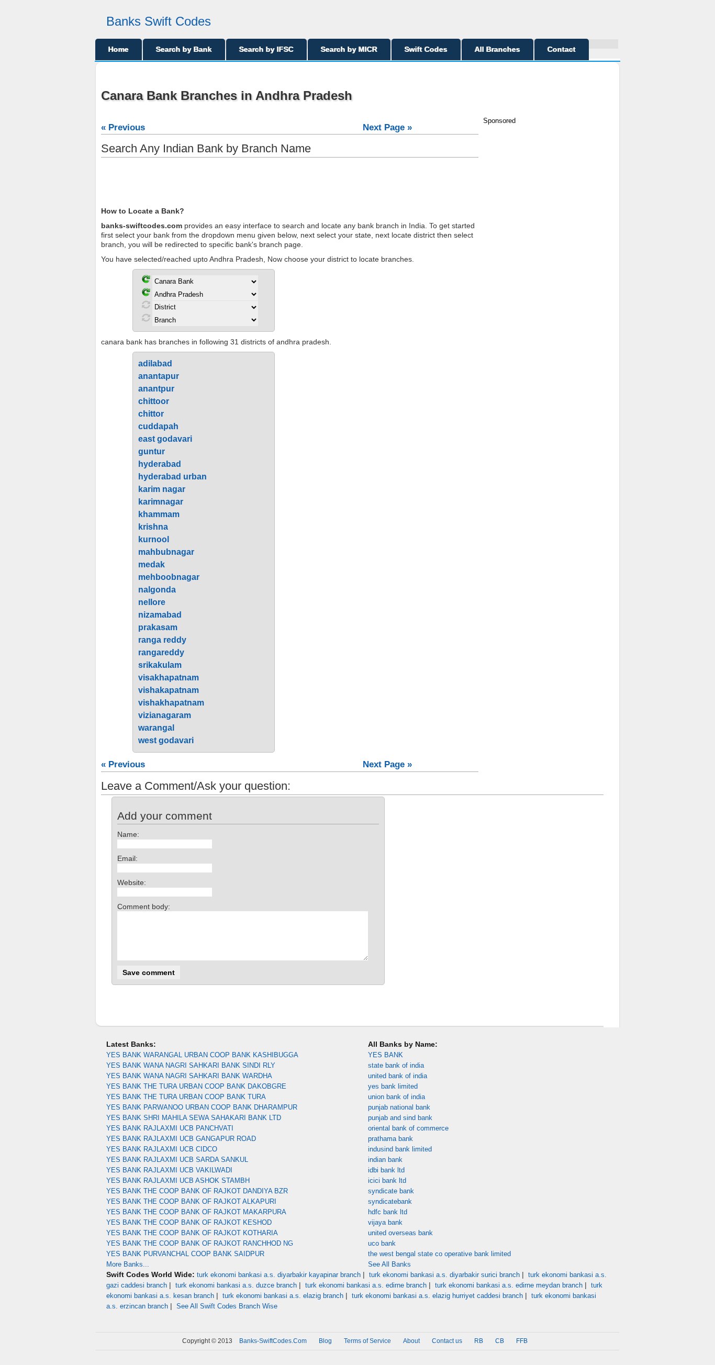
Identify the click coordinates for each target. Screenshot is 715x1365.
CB (499, 1341)
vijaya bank (385, 1222)
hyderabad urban (172, 476)
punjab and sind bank (400, 1118)
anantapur (158, 376)
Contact (562, 49)
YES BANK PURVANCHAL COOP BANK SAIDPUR (185, 1254)
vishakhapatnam (171, 702)
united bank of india (397, 1076)
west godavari (166, 740)
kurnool (153, 539)
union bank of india (396, 1097)
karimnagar (160, 501)
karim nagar (161, 489)
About (411, 1341)
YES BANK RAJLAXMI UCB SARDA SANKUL (177, 1159)
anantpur (156, 388)
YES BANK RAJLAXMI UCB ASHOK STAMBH (178, 1180)
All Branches (497, 49)
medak (151, 564)
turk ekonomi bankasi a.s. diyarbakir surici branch (444, 1275)
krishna (153, 526)
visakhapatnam (168, 677)
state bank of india (396, 1065)
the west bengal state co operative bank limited (439, 1254)
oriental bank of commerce (408, 1128)
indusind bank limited (400, 1149)
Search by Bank (184, 49)
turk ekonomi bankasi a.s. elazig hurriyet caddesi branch (437, 1296)
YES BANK (385, 1055)
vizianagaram (164, 715)
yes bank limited (393, 1086)
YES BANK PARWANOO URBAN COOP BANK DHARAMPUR (201, 1107)
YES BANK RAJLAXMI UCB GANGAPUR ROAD (181, 1139)
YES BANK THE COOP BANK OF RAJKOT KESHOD (189, 1222)
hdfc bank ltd (387, 1212)
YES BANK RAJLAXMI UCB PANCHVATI (169, 1128)
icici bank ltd (387, 1180)
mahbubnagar (166, 551)
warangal (156, 727)
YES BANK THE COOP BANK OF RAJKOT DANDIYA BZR (197, 1191)
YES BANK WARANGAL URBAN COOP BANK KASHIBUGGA (202, 1055)
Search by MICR (349, 49)
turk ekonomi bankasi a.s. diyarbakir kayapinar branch (279, 1275)
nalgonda (157, 589)
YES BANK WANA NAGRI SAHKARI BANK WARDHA (189, 1076)
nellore (151, 602)
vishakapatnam (168, 690)
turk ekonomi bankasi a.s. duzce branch (236, 1285)
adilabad (155, 363)
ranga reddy (162, 639)
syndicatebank (390, 1201)
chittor (151, 413)
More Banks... (127, 1264)
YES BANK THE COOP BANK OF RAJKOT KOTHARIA (192, 1233)
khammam (159, 514)
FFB (522, 1341)
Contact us (447, 1341)
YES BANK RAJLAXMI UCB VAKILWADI (169, 1170)
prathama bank (390, 1139)
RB (478, 1341)
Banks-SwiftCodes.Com (273, 1341)
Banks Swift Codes (158, 21)
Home (118, 49)
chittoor (153, 401)
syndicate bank (391, 1191)
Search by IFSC (266, 49)
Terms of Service (367, 1341)
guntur (151, 451)
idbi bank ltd (386, 1170)
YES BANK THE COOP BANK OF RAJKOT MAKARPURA (196, 1212)
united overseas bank (400, 1233)
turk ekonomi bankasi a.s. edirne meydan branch (509, 1285)
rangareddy (161, 652)
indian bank (385, 1159)
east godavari (165, 438)
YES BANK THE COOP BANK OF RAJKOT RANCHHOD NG (199, 1243)
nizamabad (160, 614)
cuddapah (158, 426)
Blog (325, 1341)
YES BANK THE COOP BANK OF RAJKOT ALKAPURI (191, 1201)
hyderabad (159, 464)
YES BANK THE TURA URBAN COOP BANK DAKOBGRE (196, 1086)
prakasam (157, 627)
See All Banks (389, 1264)
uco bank (382, 1243)
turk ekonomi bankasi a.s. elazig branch (282, 1296)
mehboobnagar (168, 577)
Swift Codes (426, 49)
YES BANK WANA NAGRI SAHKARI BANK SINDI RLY (190, 1065)
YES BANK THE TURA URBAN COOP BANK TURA (186, 1097)
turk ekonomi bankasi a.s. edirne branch (366, 1285)
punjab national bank (399, 1107)
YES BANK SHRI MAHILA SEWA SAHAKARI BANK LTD (193, 1118)
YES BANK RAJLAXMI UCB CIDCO (161, 1149)
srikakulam (160, 665)
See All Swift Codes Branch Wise (226, 1306)
